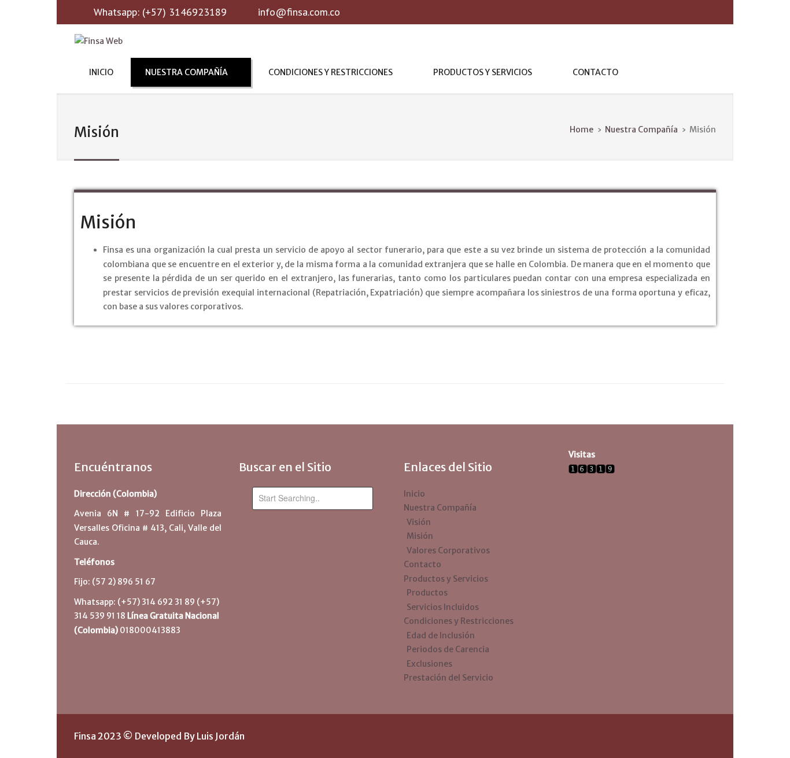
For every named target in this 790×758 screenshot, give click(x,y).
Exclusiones (429, 664)
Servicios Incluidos (443, 607)
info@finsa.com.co (299, 12)
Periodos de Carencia (448, 649)
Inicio (101, 72)
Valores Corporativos (448, 550)
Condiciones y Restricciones (330, 72)
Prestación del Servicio (448, 677)
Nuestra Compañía (186, 72)
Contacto (595, 72)
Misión (108, 222)
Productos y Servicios (482, 72)
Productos (427, 592)
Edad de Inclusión (441, 635)
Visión (419, 522)
